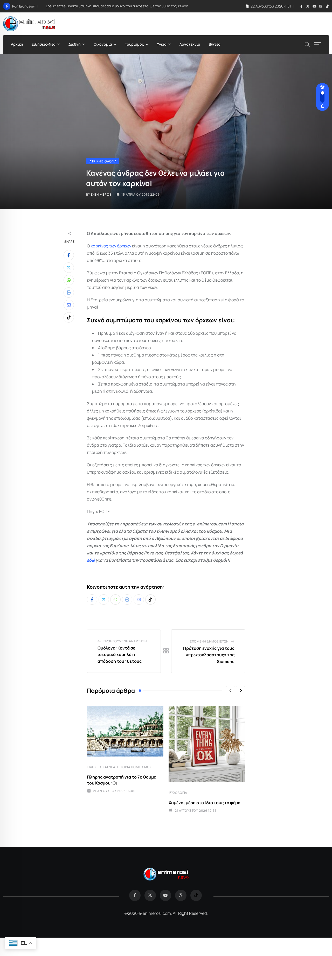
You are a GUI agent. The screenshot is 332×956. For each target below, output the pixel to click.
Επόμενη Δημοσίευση (209, 641)
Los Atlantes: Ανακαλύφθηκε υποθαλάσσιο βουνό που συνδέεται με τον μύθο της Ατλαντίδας (121, 6)
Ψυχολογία (178, 792)
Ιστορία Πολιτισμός (134, 767)
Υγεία (162, 44)
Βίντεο (214, 44)
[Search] (307, 43)
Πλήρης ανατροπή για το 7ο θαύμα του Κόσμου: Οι (121, 780)
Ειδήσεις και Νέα (101, 767)
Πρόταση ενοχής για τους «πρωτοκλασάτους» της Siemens (208, 654)
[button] (230, 690)
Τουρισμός (134, 44)
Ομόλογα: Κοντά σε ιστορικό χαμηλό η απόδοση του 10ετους (120, 654)
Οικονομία (103, 44)
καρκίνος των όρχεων (111, 246)
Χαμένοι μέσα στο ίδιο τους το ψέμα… (206, 802)
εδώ (91, 560)
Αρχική (17, 44)
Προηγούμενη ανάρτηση (125, 641)
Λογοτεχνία (189, 44)
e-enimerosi (102, 194)
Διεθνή (74, 44)
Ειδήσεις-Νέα (44, 44)
